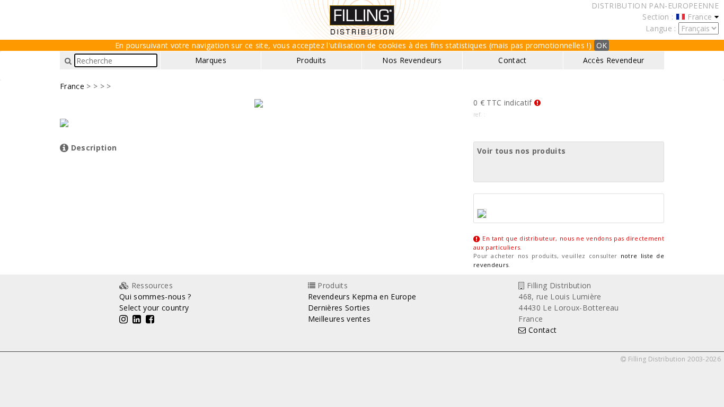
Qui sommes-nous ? (155, 296)
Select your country (154, 308)
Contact (512, 60)
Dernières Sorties (339, 308)
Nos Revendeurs (412, 60)
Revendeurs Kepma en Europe (362, 296)
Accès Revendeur (613, 60)
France (72, 86)
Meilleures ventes (339, 319)
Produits (311, 60)
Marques (210, 60)
